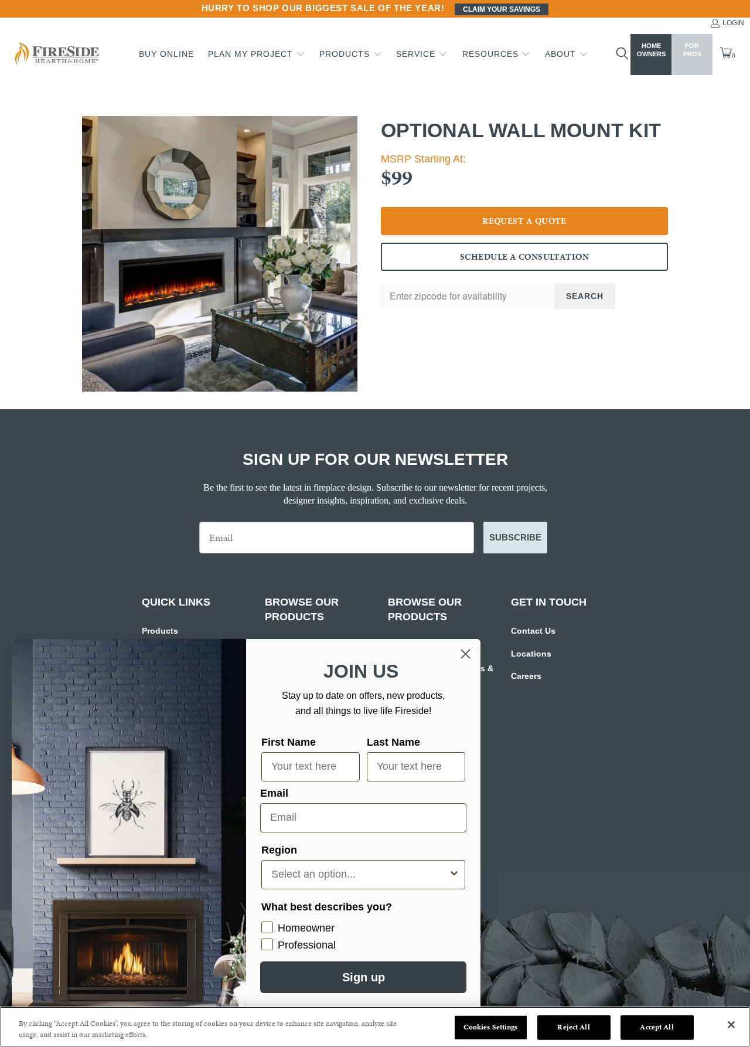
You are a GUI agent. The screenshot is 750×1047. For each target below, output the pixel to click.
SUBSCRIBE (515, 537)
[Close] (731, 1025)
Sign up (363, 977)
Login (733, 23)
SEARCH (585, 296)
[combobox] (359, 875)
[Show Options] (454, 875)
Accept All (656, 1027)
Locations (531, 653)
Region (279, 850)
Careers (526, 676)
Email (274, 793)
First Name (288, 742)
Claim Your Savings (501, 9)
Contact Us (533, 630)
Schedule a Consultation (524, 257)
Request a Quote (524, 221)
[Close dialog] (465, 654)
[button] (256, 54)
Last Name (393, 742)
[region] (375, 1027)
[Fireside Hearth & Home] (56, 54)
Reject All (573, 1027)
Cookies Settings (490, 1027)
